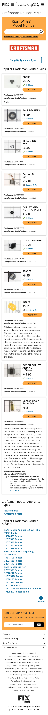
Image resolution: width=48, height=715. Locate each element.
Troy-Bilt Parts (22, 668)
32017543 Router (13, 539)
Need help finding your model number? (21, 36)
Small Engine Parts (14, 687)
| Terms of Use (16, 709)
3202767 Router (12, 585)
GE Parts (22, 659)
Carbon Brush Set (31, 175)
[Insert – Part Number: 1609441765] (12, 307)
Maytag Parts (12, 665)
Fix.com (6, 634)
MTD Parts (23, 665)
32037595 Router (13, 570)
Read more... (15, 490)
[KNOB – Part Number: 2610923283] (12, 81)
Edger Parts (18, 690)
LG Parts (37, 662)
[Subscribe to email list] (39, 624)
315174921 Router (13, 582)
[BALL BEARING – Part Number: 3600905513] (12, 115)
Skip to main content (24, 6)
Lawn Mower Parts (30, 684)
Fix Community (10, 647)
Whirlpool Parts (36, 668)
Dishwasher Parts (34, 672)
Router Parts (11, 510)
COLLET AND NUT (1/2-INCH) (32, 208)
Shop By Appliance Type (23, 60)
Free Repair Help (10, 638)
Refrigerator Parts (29, 675)
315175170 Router (13, 576)
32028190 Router (13, 579)
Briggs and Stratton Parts (18, 656)
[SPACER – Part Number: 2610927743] (12, 276)
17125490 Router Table (16, 591)
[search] (41, 32)
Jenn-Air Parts (11, 662)
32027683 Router (13, 548)
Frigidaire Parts (10, 659)
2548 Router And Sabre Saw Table (22, 529)
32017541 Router (13, 542)
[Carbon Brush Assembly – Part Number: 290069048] (12, 406)
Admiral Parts (17, 653)
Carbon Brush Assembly (31, 402)
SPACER (27, 271)
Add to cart (32, 89)
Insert (26, 302)
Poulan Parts (9, 668)
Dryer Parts (12, 678)
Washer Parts (15, 675)
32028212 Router (13, 573)
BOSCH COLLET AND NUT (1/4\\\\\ (32, 367)
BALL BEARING (31, 110)
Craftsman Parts (13, 513)
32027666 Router (13, 560)
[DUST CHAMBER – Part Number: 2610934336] (12, 245)
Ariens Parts (29, 653)
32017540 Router (13, 545)
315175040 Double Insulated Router (23, 588)
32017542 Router (13, 563)
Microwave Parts (29, 681)
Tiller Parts (30, 690)
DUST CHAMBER (32, 240)
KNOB (26, 76)
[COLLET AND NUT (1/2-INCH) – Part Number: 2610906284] (12, 212)
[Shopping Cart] (42, 4)
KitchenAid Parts (25, 662)
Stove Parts (23, 678)
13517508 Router (13, 557)
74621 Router (11, 533)
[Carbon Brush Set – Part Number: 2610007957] (12, 179)
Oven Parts (34, 678)
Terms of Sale (32, 709)
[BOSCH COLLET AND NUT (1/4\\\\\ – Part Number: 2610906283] (12, 370)
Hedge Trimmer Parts (31, 687)
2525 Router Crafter (15, 566)
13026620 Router (13, 536)
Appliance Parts (15, 684)
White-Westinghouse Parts (15, 672)
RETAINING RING (29, 142)
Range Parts (15, 681)
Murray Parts (35, 665)
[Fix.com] (5, 4)
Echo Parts (34, 656)
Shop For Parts (10, 643)
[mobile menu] (12, 4)
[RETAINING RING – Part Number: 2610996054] (12, 146)
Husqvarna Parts (35, 659)
